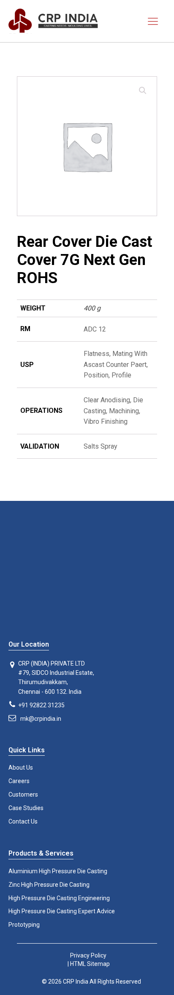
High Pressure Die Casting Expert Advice (61, 911)
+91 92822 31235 (41, 705)
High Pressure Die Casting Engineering (59, 898)
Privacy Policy (88, 955)
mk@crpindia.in (40, 718)
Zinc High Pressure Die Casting (49, 884)
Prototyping (24, 924)
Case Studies (26, 808)
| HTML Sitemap (88, 963)
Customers (23, 794)
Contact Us (23, 821)
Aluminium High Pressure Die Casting (57, 871)
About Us (20, 767)
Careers (19, 781)
